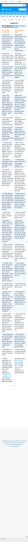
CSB (16, 26)
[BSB (13, 26)
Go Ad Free (3, 538)
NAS (5, 27)
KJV (24, 26)
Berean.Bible (18, 367)
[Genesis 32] (2, 245)
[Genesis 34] (26, 245)
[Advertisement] (15, 417)
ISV (3, 27)
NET (8, 27)
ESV (19, 26)
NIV (11, 27)
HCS (21, 26)
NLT (13, 27)
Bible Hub (17, 365)
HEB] (16, 27)
